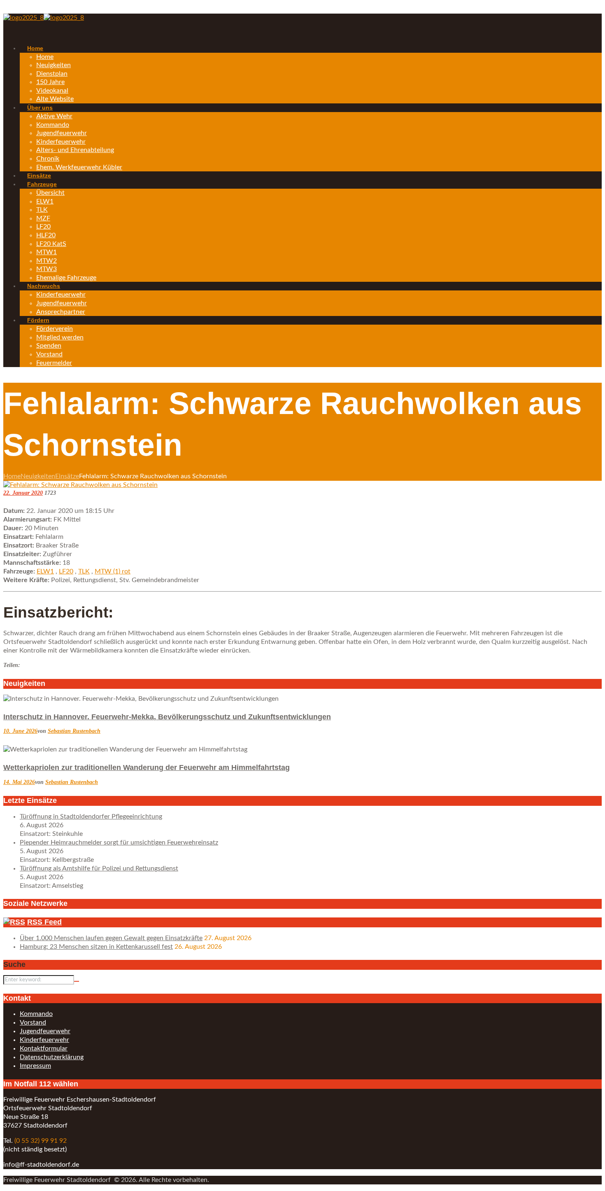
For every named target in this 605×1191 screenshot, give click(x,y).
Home (12, 476)
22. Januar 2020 (23, 493)
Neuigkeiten (38, 476)
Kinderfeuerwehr (44, 1040)
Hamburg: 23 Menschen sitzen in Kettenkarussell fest (96, 946)
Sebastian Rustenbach (74, 731)
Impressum (35, 1065)
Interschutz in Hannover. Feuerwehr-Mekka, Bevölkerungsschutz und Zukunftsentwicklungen (167, 717)
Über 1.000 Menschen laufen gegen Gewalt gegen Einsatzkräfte (111, 938)
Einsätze (67, 476)
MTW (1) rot (112, 571)
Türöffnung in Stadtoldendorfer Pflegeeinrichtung (91, 816)
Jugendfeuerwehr (45, 1031)
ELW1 (45, 571)
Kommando (36, 1014)
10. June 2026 (20, 731)
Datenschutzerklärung (52, 1057)
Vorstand (33, 1022)
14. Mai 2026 (19, 782)
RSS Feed (44, 922)
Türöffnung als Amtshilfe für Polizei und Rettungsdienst (99, 868)
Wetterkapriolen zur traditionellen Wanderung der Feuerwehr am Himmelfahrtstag (146, 767)
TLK (84, 571)
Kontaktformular (43, 1048)
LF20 (66, 571)
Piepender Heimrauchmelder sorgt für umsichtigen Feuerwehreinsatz (119, 842)
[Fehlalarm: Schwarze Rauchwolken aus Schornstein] (80, 485)
